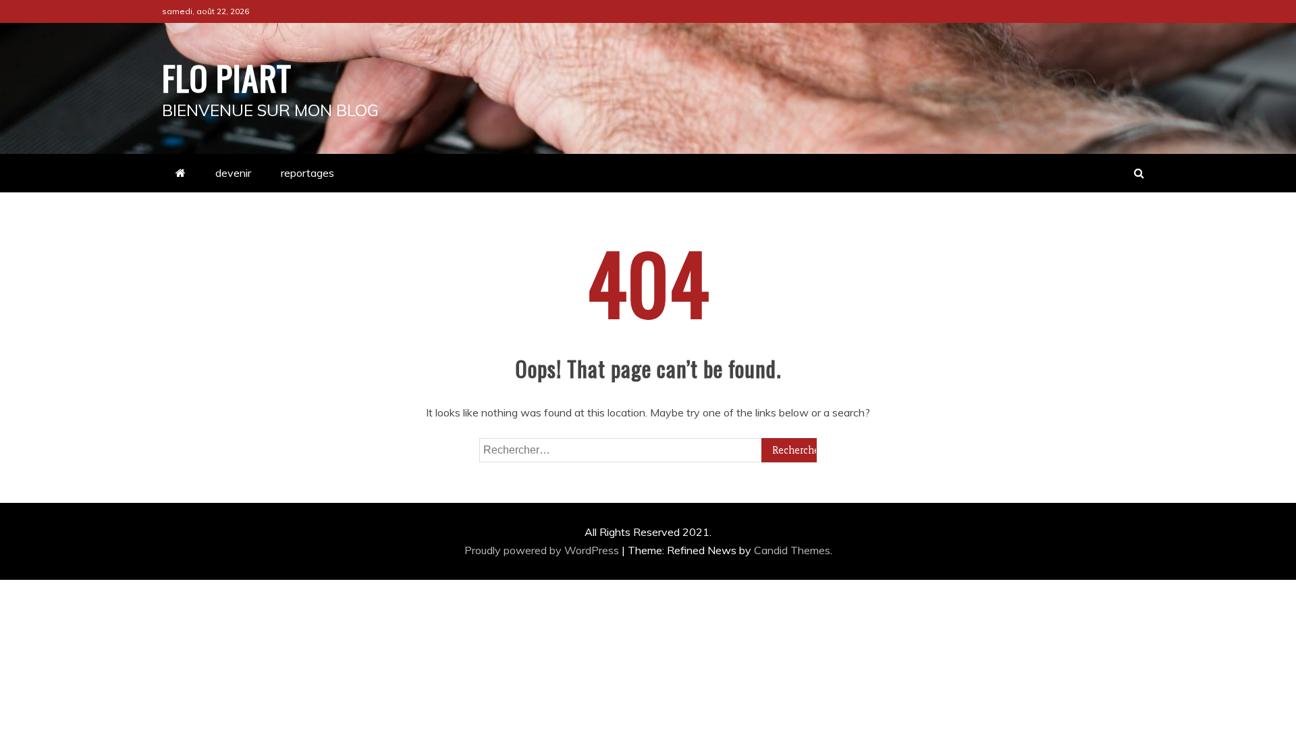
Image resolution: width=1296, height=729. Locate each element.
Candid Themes (792, 550)
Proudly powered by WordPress (543, 550)
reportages (307, 173)
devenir (233, 173)
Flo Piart (227, 77)
